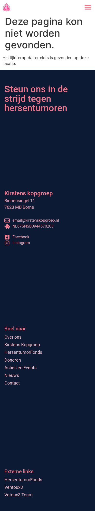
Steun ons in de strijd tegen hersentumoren (36, 98)
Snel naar (15, 329)
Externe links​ (19, 471)
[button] (87, 6)
